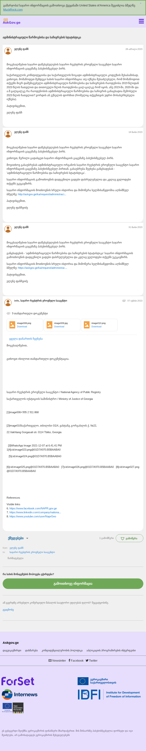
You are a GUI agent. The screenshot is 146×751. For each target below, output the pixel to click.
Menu (141, 20)
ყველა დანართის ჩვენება (26, 338)
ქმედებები (16, 538)
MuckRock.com (13, 9)
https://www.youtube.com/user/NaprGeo (32, 516)
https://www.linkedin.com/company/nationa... (35, 512)
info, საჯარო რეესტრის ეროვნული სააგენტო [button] (40, 300)
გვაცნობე (8, 609)
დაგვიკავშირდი (12, 650)
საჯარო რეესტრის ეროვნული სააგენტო (32, 552)
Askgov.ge (11, 21)
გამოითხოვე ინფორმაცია (73, 583)
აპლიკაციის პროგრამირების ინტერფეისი (111, 650)
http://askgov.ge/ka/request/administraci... (42, 194)
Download (22, 326)
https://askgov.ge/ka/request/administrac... (42, 267)
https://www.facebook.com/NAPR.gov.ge (33, 508)
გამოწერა (131, 538)
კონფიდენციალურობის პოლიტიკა (62, 650)
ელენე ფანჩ (17, 548)
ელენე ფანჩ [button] (21, 49)
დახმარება (31, 650)
